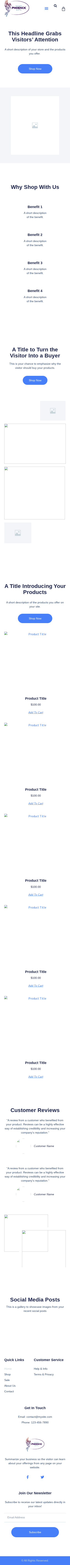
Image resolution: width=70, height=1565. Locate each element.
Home (8, 1368)
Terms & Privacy (44, 1374)
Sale (7, 1380)
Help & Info (40, 1368)
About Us (10, 1385)
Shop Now (35, 380)
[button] (46, 8)
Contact (9, 1391)
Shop (7, 1374)
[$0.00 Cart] (63, 9)
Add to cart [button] (35, 712)
